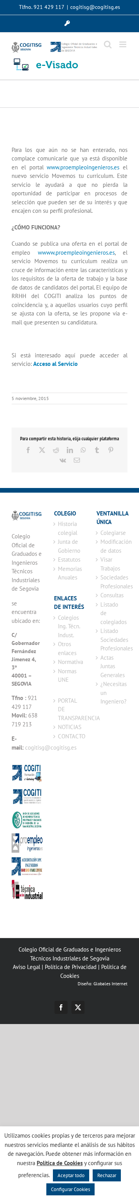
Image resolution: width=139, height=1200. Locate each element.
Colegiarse (112, 532)
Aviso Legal (26, 967)
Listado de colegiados (112, 613)
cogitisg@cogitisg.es (95, 6)
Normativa (69, 662)
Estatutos (69, 559)
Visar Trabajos (110, 564)
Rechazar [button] (106, 1175)
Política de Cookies (60, 1163)
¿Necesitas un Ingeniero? (112, 692)
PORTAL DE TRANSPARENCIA (69, 709)
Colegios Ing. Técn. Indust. (69, 626)
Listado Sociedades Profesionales (112, 639)
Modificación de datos (112, 546)
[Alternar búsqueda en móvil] (108, 44)
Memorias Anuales (69, 573)
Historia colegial (67, 528)
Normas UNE (67, 675)
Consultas (112, 595)
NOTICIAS (69, 727)
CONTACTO (69, 736)
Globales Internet (110, 983)
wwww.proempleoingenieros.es (76, 252)
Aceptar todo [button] (71, 1175)
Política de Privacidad (71, 967)
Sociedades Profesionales (112, 582)
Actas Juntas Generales (112, 666)
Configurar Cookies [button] (70, 1189)
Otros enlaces (67, 648)
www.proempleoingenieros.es (83, 167)
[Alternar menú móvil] (123, 44)
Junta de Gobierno (69, 546)
